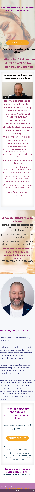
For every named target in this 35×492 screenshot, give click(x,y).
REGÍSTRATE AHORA (17, 43)
